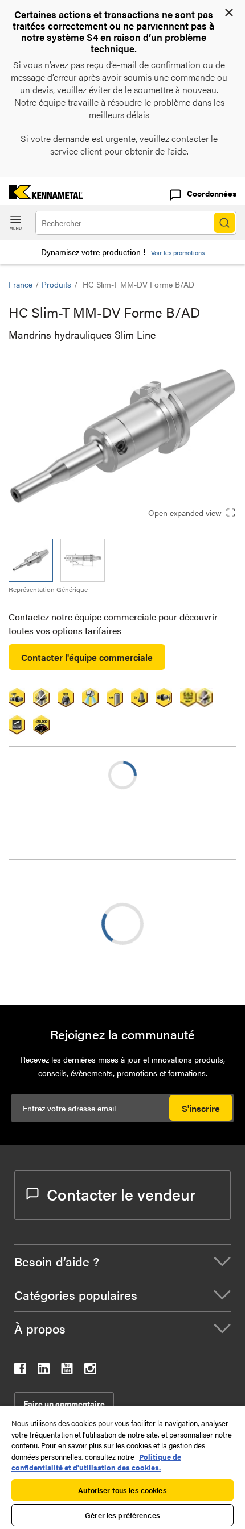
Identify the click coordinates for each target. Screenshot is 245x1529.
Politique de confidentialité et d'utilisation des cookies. (96, 1462)
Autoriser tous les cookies (122, 1490)
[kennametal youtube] (67, 1370)
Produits (56, 284)
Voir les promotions (178, 252)
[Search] (224, 223)
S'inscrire (201, 1108)
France (20, 284)
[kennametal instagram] (90, 1370)
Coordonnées (211, 193)
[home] (41, 195)
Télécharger (51, 952)
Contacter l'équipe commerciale (87, 657)
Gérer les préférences (122, 1515)
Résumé (47, 888)
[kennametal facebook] (20, 1370)
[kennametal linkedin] (44, 1370)
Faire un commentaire (64, 1403)
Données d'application (75, 902)
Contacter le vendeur (121, 1193)
